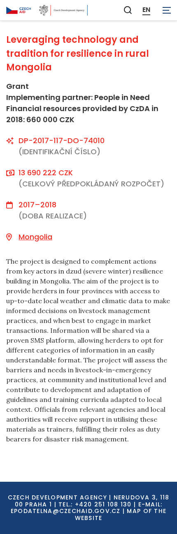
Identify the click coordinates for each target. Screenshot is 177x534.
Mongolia (35, 237)
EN (146, 9)
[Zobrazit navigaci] (166, 10)
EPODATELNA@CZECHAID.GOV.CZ (66, 511)
